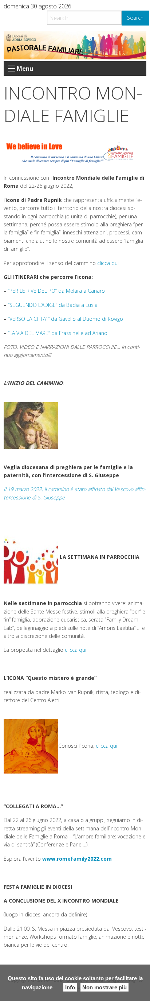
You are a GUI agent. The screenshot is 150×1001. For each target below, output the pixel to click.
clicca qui (108, 263)
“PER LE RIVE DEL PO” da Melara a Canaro (56, 290)
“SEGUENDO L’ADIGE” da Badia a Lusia (53, 304)
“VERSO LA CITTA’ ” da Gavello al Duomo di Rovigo (65, 318)
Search (135, 17)
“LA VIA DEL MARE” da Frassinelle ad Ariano (57, 333)
